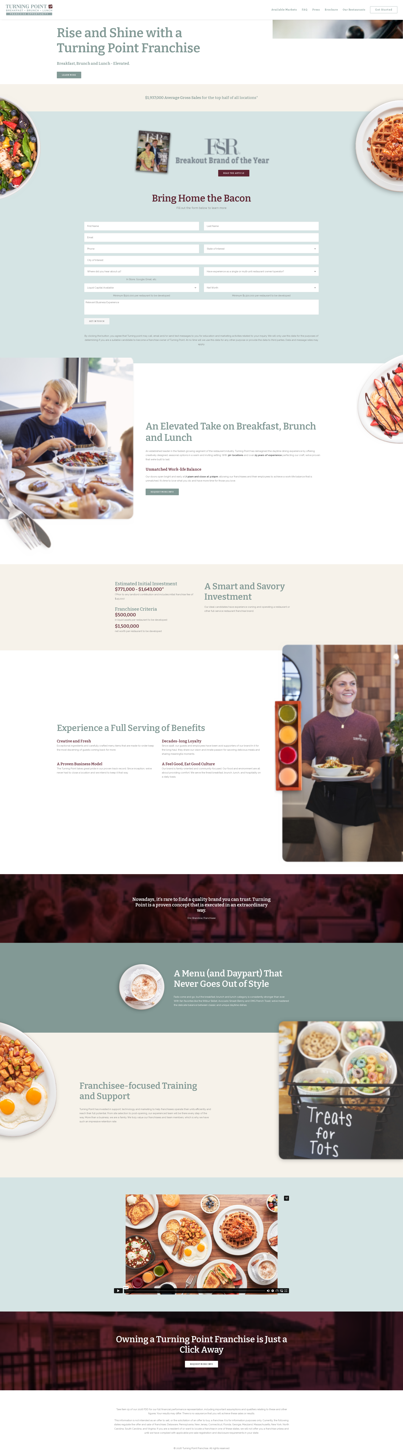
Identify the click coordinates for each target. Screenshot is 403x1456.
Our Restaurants (354, 9)
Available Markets (284, 9)
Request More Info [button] (162, 492)
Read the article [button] (233, 173)
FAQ (304, 9)
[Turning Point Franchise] (29, 9)
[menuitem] (285, 10)
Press (316, 9)
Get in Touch (97, 321)
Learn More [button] (69, 75)
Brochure (331, 9)
